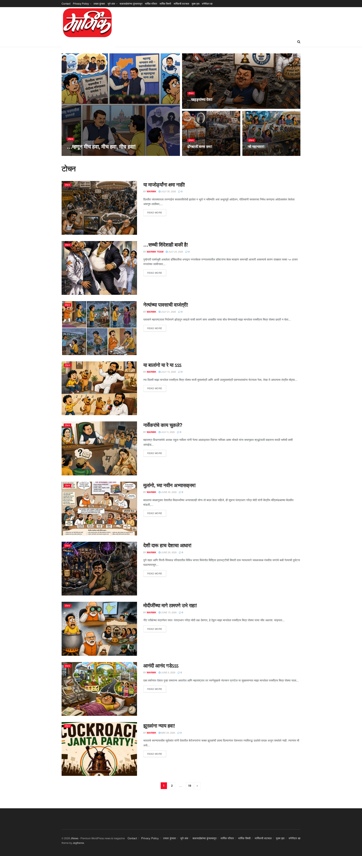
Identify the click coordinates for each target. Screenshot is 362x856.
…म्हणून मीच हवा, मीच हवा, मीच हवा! (101, 146)
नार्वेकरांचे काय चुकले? (162, 424)
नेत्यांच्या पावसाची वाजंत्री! (165, 304)
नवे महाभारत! (256, 146)
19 (189, 786)
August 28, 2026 (101, 154)
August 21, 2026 (199, 107)
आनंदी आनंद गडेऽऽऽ (160, 665)
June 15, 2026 (168, 612)
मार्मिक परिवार (151, 3)
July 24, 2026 (175, 251)
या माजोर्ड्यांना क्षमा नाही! (164, 184)
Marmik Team (78, 154)
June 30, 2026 (168, 492)
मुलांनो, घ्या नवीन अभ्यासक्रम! (169, 485)
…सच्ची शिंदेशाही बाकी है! (165, 244)
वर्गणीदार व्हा (207, 3)
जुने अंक (111, 3)
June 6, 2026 (167, 672)
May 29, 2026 (167, 732)
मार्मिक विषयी (165, 3)
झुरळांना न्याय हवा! (159, 725)
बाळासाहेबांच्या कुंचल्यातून (131, 3)
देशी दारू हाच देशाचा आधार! (167, 545)
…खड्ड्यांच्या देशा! (200, 99)
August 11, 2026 (259, 154)
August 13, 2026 (199, 154)
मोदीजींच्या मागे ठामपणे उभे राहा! (170, 605)
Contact (66, 3)
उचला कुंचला (99, 3)
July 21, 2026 (168, 311)
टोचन (70, 139)
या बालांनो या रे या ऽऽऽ (162, 364)
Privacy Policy (81, 3)
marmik (151, 191)
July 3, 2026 (167, 432)
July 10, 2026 (168, 371)
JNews (74, 838)
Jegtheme (78, 842)
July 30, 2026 (168, 191)
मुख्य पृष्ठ (195, 3)
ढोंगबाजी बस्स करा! (199, 146)
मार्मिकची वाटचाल (181, 3)
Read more (154, 212)
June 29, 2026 (168, 552)
